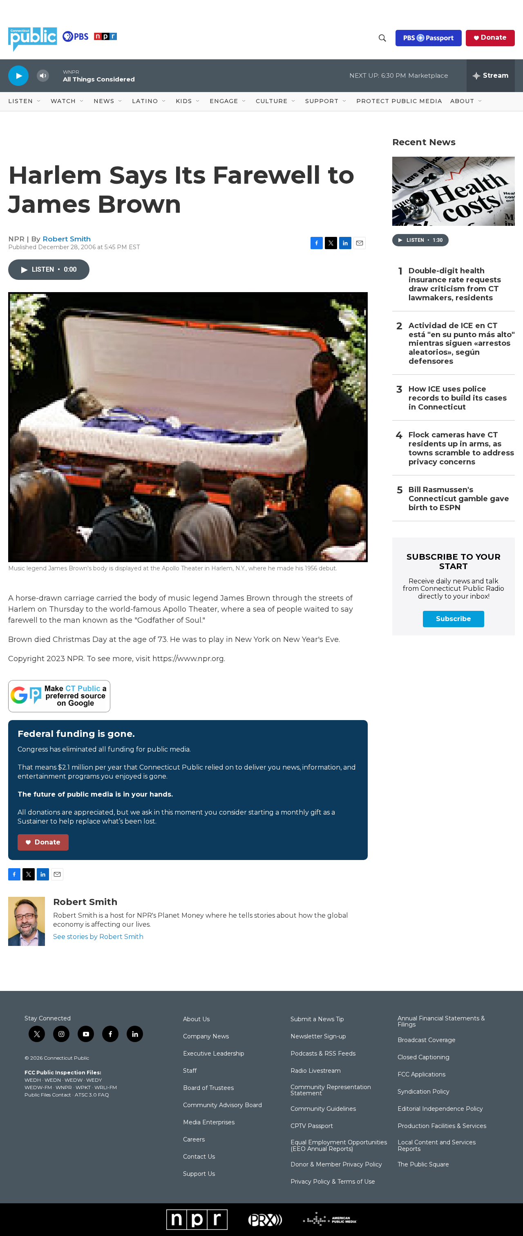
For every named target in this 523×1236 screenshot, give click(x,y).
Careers (194, 1140)
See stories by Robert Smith (98, 937)
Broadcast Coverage (427, 1040)
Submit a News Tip (317, 1019)
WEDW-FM (38, 1087)
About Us (196, 1019)
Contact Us (199, 1157)
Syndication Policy (423, 1092)
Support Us (199, 1174)
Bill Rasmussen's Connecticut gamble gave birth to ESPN (459, 499)
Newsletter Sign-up (318, 1036)
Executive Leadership (213, 1054)
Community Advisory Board (222, 1105)
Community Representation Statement (331, 1090)
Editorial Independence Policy (440, 1109)
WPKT (83, 1087)
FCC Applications (421, 1075)
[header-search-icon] (382, 38)
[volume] (43, 76)
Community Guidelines (323, 1109)
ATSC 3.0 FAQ (92, 1095)
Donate (494, 37)
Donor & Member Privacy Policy (336, 1165)
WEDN (53, 1080)
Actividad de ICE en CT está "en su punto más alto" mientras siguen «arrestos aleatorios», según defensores (462, 344)
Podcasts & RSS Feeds (323, 1054)
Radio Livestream (316, 1071)
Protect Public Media (399, 101)
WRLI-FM (105, 1087)
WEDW (74, 1080)
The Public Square (423, 1165)
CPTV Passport (312, 1126)
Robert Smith (66, 239)
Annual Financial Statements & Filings (441, 1022)
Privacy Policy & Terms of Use (333, 1182)
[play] (18, 75)
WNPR (64, 1087)
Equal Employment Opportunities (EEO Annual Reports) (339, 1146)
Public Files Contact (48, 1095)
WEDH (33, 1080)
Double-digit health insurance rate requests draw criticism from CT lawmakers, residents (455, 284)
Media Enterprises (209, 1122)
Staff (190, 1071)
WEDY (94, 1080)
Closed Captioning (423, 1057)
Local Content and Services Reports (437, 1146)
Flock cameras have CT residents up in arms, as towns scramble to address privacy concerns (461, 448)
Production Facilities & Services (442, 1126)
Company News (206, 1036)
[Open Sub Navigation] (39, 101)
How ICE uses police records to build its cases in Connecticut (458, 398)
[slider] (56, 75)
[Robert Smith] (26, 921)
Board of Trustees (208, 1088)
